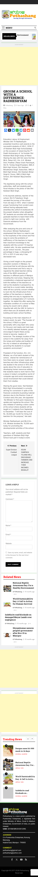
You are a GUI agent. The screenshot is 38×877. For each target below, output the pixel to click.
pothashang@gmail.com (12, 850)
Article (17, 762)
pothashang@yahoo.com (12, 853)
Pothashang (9, 105)
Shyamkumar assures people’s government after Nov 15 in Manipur (23, 632)
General (18, 748)
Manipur (24, 748)
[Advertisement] (19, 66)
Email (8, 534)
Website (9, 544)
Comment (10, 499)
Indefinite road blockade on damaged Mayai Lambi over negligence (18, 617)
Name (8, 525)
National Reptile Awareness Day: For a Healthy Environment (23, 585)
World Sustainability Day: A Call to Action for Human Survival (23, 601)
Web (22, 762)
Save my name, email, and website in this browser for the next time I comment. (19, 555)
